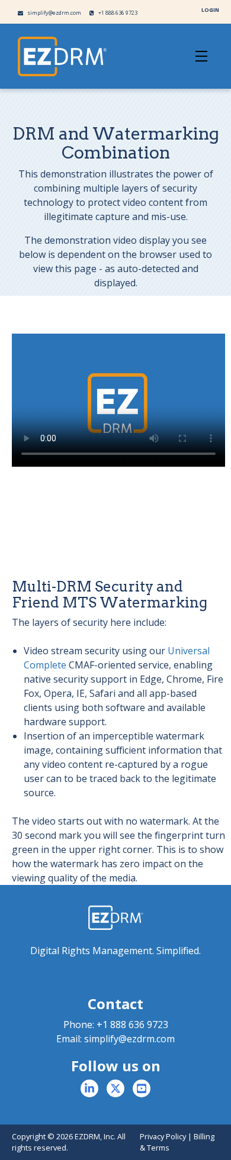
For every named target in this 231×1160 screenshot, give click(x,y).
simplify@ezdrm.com (53, 13)
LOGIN (210, 10)
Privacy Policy (163, 1136)
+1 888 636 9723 (117, 13)
